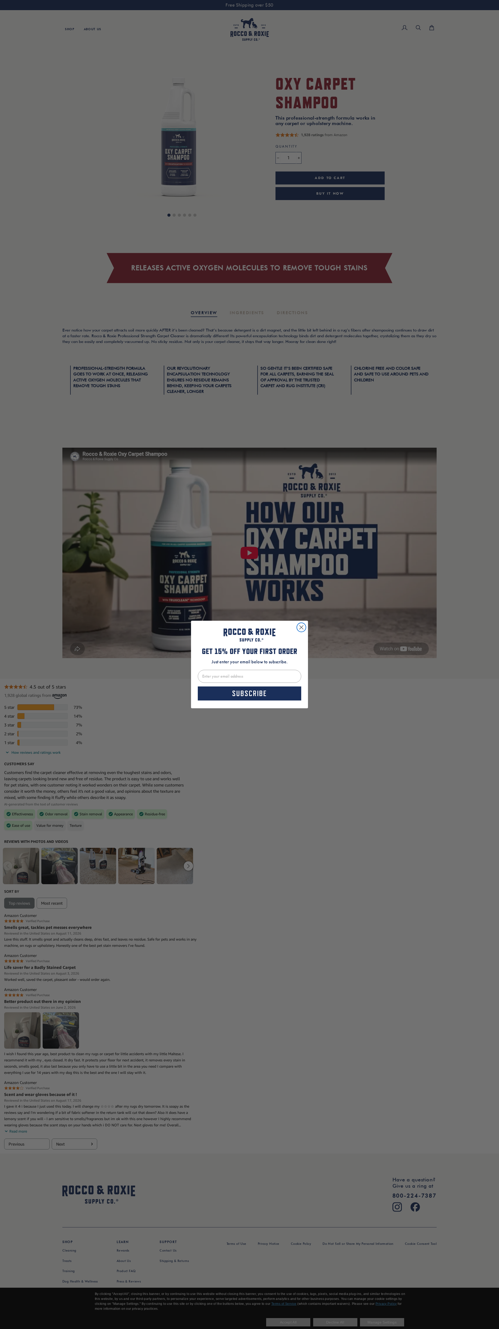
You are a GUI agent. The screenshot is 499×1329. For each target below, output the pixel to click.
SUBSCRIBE (249, 693)
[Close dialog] (301, 627)
